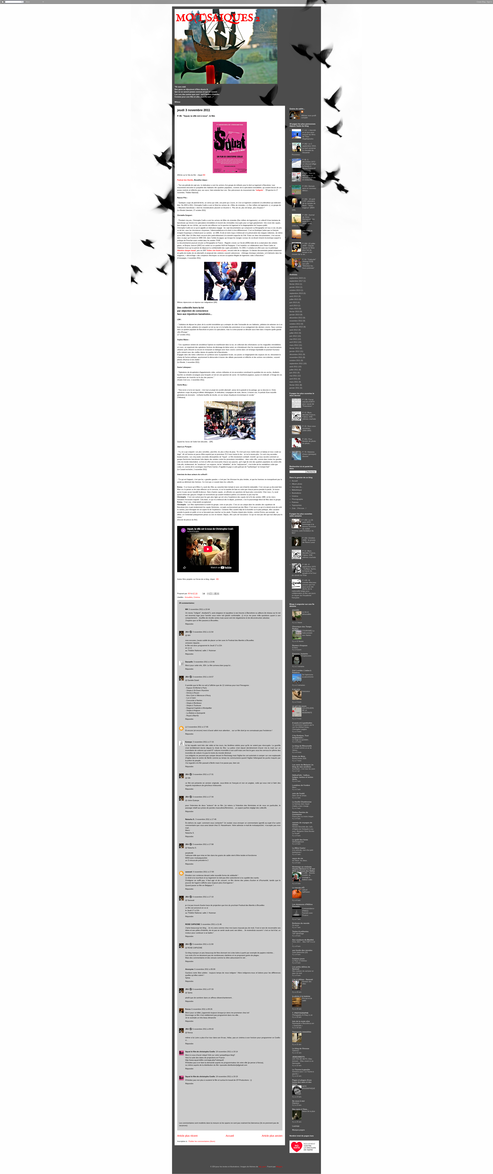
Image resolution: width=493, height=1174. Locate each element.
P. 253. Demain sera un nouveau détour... (309, 188)
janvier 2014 (295, 287)
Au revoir (295, 925)
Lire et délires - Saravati (302, 979)
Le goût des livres (300, 840)
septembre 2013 (296, 293)
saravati (188, 872)
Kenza (188, 1009)
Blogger (279, 1167)
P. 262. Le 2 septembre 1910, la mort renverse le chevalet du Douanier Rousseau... (304, 149)
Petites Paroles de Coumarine (300, 813)
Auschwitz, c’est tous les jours (303, 769)
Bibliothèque (297, 490)
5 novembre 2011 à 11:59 (203, 944)
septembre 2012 (296, 327)
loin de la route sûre (301, 1021)
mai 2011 (293, 376)
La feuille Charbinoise (301, 802)
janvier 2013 (295, 315)
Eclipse (295, 648)
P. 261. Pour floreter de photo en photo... (309, 441)
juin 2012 (293, 336)
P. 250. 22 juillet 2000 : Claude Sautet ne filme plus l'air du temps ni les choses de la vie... (303, 248)
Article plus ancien (272, 1135)
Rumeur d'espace (299, 645)
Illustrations (296, 493)
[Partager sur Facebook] (215, 593)
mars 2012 (294, 345)
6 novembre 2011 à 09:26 (201, 1009)
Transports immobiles (301, 1032)
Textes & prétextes (300, 931)
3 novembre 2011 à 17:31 (203, 774)
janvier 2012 (295, 351)
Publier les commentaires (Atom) (202, 1141)
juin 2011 (293, 373)
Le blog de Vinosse (300, 1048)
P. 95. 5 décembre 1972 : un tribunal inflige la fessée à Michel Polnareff (309, 164)
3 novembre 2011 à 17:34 (203, 797)
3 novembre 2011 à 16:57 (203, 677)
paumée (295, 610)
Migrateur (295, 1103)
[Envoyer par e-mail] (208, 593)
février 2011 (294, 385)
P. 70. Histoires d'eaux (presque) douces (309, 454)
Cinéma (197, 597)
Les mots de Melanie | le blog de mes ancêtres (302, 766)
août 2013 (294, 296)
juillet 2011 (294, 370)
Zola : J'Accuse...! (299, 508)
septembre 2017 (296, 281)
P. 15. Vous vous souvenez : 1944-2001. (309, 428)
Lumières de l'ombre (301, 785)
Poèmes (295, 502)
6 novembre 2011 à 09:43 (203, 1029)
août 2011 (294, 367)
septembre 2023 (296, 278)
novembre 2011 (296, 357)
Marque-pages (298, 1130)
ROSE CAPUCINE (192, 924)
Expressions (306, 656)
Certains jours (298, 959)
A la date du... (297, 487)
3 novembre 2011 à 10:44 (199, 609)
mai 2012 (293, 339)
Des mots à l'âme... (300, 1109)
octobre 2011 (295, 360)
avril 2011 (293, 379)
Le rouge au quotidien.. (300, 740)
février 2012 (294, 348)
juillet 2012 (294, 333)
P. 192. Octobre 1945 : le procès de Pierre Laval (308, 540)
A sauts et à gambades (302, 723)
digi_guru (262, 1167)
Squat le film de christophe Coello (200, 1052)
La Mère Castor (298, 848)
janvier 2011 (294, 388)
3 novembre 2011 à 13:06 (204, 662)
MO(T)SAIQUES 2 (218, 18)
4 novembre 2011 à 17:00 (203, 872)
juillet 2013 (294, 299)
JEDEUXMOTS (298, 1057)
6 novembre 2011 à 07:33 (203, 989)
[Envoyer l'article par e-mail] (203, 593)
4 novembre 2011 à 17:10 (203, 897)
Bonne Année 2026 (299, 758)
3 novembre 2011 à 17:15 (203, 742)
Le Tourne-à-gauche (301, 1069)
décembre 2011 (296, 354)
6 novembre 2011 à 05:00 (204, 969)
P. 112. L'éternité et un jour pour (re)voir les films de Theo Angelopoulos (309, 134)
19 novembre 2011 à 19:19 (227, 1076)
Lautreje (295, 1126)
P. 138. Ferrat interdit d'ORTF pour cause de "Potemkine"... (308, 403)
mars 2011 (294, 382)
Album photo (297, 484)
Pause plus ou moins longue (302, 816)
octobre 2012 (295, 324)
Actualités (189, 597)
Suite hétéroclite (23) (300, 952)
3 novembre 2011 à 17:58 (203, 844)
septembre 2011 (296, 363)
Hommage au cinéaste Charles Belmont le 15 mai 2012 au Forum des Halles (303, 869)
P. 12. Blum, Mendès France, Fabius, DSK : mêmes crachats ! (309, 416)
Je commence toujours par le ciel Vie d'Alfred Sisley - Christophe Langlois (303, 727)
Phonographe (297, 499)
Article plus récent (187, 1135)
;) (186, 727)
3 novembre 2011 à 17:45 (205, 819)
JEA (187, 632)
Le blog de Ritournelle (302, 746)
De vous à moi (298, 1101)
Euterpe (188, 742)
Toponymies (297, 505)
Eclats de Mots (298, 756)
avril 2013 (293, 305)
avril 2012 (293, 342)
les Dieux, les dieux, (299, 860)
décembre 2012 (296, 318)
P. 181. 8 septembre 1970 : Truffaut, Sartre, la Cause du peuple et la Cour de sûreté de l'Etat (304, 569)
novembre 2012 (296, 321)
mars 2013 (294, 309)
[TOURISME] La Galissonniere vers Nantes (308, 633)
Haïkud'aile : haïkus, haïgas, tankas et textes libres (302, 777)
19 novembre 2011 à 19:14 (227, 1052)
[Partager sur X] (213, 593)
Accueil (230, 1135)
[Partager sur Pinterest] (218, 593)
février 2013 (294, 311)
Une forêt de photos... (307, 232)
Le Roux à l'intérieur (299, 961)
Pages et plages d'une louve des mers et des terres (302, 1082)
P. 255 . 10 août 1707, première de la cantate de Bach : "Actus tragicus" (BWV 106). (304, 204)
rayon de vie (297, 858)
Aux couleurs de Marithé (303, 940)
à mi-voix (296, 689)
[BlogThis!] (210, 593)
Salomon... (296, 1051)
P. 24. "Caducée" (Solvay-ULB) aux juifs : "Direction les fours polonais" (309, 263)
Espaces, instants (300, 654)
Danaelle (189, 662)
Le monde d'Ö (298, 888)
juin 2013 (293, 302)
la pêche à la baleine (301, 996)
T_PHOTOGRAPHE (300, 1013)
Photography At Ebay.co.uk (302, 1015)
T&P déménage (298, 934)
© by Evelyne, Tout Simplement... (300, 737)
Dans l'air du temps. (299, 796)
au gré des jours (299, 706)
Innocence (306, 691)
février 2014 (294, 284)
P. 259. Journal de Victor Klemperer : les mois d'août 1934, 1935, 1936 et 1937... (303, 220)
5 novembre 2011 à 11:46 (211, 924)
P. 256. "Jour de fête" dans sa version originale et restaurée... (309, 176)
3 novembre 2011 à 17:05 (197, 727)
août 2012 (294, 330)
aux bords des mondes (302, 950)
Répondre (189, 624)
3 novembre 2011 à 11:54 (203, 632)
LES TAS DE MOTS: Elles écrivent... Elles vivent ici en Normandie (302, 1061)
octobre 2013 (295, 290)
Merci (294, 787)
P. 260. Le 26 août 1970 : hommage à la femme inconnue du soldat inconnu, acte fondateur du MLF (304, 526)
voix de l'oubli (298, 793)
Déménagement (298, 842)
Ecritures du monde (300, 923)
